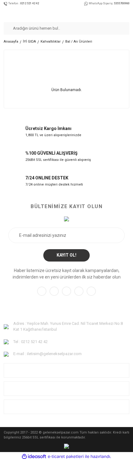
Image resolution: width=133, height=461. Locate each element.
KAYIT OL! (66, 255)
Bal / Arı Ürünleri (78, 42)
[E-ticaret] (66, 456)
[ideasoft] (34, 456)
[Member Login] (121, 13)
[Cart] (127, 13)
